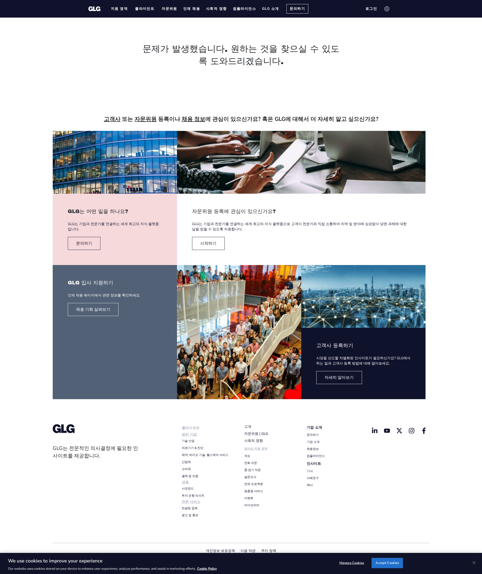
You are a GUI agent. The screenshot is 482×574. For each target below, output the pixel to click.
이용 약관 (248, 550)
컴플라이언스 (316, 456)
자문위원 (146, 119)
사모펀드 (188, 489)
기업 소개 (314, 427)
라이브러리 (251, 505)
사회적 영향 (253, 440)
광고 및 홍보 (190, 515)
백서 (310, 485)
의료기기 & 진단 (192, 448)
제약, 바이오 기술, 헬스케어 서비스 (205, 455)
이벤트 (248, 498)
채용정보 (313, 449)
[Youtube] (387, 430)
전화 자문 (250, 463)
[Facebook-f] (423, 430)
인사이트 (314, 463)
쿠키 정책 (268, 550)
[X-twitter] (399, 430)
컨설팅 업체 (190, 508)
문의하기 (313, 435)
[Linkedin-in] (375, 430)
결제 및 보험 (190, 476)
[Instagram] (411, 430)
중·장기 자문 (252, 470)
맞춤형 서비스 (253, 491)
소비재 (186, 469)
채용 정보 (193, 119)
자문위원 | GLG (256, 433)
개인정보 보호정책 (220, 550)
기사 (310, 471)
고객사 (112, 119)
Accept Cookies (387, 562)
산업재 (186, 462)
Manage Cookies (351, 562)
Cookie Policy (207, 568)
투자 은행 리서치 (193, 496)
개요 (247, 456)
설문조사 (250, 477)
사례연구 (313, 478)
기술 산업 (188, 441)
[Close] (473, 562)
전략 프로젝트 (253, 484)
